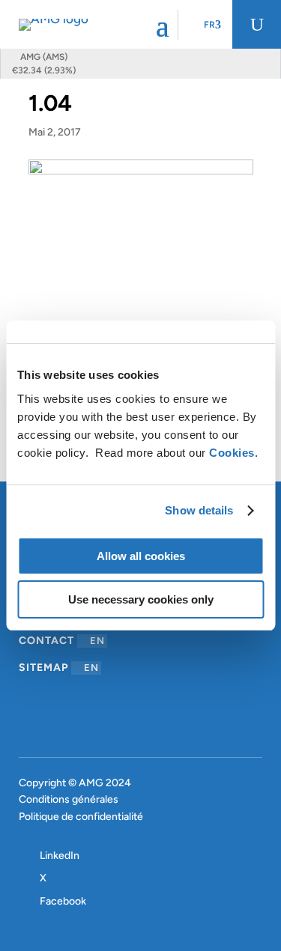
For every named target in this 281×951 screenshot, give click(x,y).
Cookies (232, 452)
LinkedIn (59, 855)
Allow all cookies (141, 556)
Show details (199, 510)
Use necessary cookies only (141, 599)
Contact (62, 640)
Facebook (63, 901)
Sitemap (59, 667)
